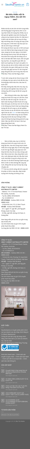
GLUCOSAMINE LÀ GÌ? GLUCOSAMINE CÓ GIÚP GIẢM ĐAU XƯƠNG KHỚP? (17, 401)
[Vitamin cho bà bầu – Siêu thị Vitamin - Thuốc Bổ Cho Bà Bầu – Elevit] (14, 5)
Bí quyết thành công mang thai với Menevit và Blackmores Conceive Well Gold (16, 372)
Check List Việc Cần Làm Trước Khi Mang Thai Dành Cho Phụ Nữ (16, 386)
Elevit (14, 112)
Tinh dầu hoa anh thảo (12, 414)
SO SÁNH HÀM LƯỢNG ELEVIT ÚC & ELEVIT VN (17, 379)
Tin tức (15, 12)
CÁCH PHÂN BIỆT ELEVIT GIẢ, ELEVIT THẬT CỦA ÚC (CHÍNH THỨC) (17, 393)
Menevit (4, 414)
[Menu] (2, 5)
